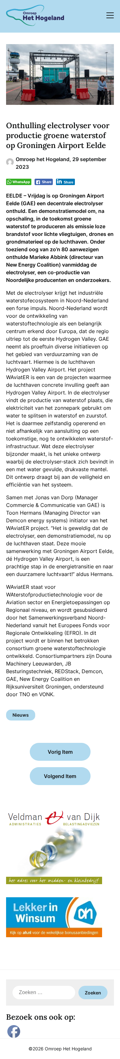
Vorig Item (60, 752)
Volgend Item (60, 776)
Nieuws (20, 715)
